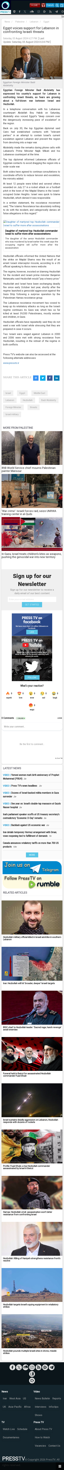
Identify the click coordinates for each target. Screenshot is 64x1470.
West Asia (15, 1398)
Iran (5, 1398)
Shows (38, 1415)
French (50, 5)
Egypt (46, 21)
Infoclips (53, 1406)
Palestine (20, 21)
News (7, 21)
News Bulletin (42, 1398)
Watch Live (9, 1429)
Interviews (40, 1406)
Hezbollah (28, 400)
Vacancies (40, 1445)
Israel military (12, 414)
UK (4, 1406)
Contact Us (54, 1445)
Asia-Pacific (15, 1406)
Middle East (39, 393)
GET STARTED (32, 604)
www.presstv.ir (11, 363)
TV (3, 1422)
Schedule (22, 1429)
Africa (27, 1406)
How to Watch (42, 1437)
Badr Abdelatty (48, 400)
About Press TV (43, 1429)
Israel (8, 393)
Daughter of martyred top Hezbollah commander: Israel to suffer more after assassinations (31, 232)
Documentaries (11, 1437)
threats (33, 407)
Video (37, 1391)
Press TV (39, 1422)
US (24, 1398)
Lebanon (34, 21)
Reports (56, 1398)
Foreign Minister (13, 407)
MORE (32, 855)
